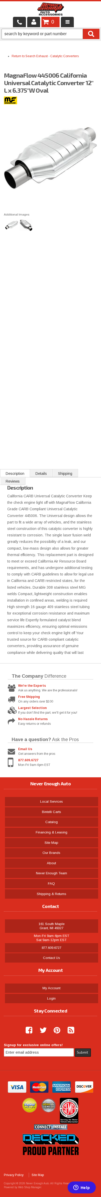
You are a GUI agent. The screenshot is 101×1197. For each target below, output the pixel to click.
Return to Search (24, 56)
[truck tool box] (50, 1161)
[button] (50, 34)
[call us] (19, 22)
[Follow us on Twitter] (41, 1030)
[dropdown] (67, 22)
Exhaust (42, 56)
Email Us (25, 749)
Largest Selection (32, 708)
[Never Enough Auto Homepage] (50, 10)
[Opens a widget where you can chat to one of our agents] (81, 1187)
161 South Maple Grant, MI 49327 (51, 926)
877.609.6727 (28, 760)
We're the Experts (32, 686)
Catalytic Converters (64, 56)
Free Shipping (29, 697)
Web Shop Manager (29, 1187)
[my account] (33, 22)
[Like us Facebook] (27, 1030)
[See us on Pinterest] (55, 1030)
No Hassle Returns (33, 719)
